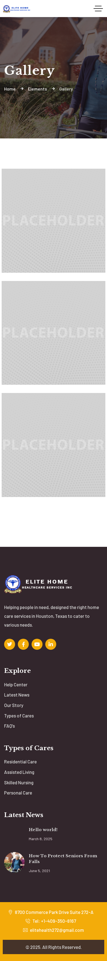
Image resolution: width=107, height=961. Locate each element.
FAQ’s (9, 725)
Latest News (16, 694)
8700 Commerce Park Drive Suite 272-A (54, 912)
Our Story (13, 705)
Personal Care (18, 792)
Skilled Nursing (18, 782)
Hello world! (43, 829)
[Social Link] (9, 644)
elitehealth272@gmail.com (56, 930)
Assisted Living (19, 772)
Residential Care (20, 761)
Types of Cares (19, 715)
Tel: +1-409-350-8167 (54, 921)
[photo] (53, 265)
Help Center (15, 684)
